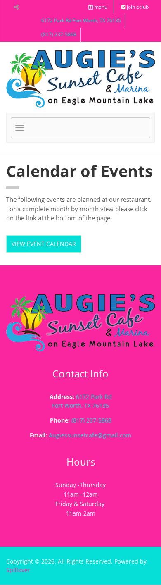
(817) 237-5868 (58, 34)
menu (100, 6)
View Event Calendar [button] (44, 244)
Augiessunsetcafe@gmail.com (90, 435)
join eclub (137, 6)
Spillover (18, 570)
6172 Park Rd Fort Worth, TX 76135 (81, 20)
